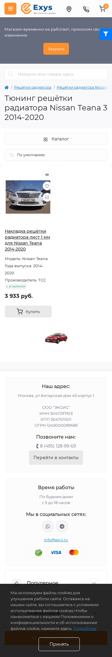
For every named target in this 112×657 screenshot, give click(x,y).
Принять (59, 644)
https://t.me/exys (62, 526)
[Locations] (68, 8)
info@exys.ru (56, 540)
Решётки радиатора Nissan (82, 87)
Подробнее (84, 628)
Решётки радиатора (32, 87)
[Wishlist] (47, 186)
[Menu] (10, 9)
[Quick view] (47, 174)
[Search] (11, 74)
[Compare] (47, 197)
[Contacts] (86, 8)
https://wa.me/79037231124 (48, 526)
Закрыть (56, 48)
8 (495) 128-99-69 (58, 446)
